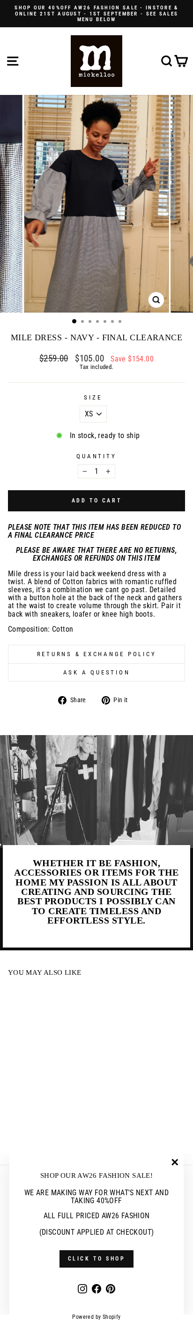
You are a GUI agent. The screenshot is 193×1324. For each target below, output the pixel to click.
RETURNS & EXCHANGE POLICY (96, 654)
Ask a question (96, 672)
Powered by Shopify (96, 1317)
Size (93, 397)
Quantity (96, 456)
